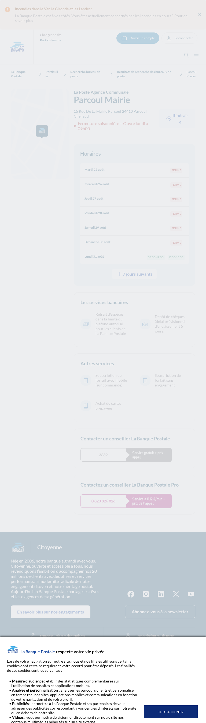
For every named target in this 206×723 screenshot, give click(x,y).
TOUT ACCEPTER (170, 712)
